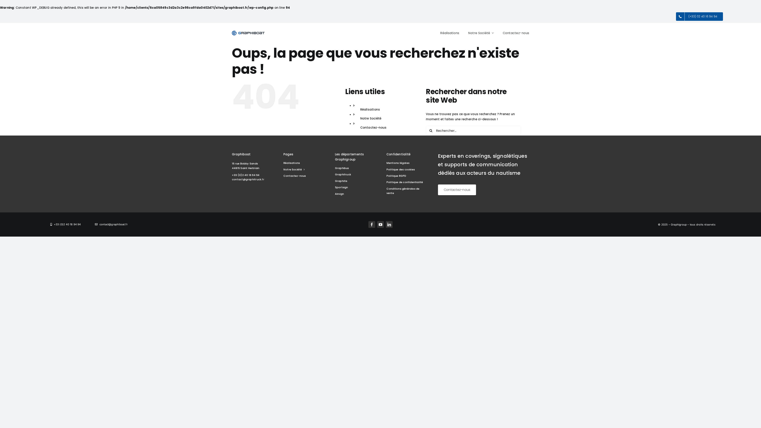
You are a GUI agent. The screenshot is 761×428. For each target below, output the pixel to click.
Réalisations (370, 109)
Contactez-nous (373, 127)
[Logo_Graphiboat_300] (248, 32)
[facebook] (371, 224)
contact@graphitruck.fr (248, 179)
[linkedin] (389, 224)
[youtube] (380, 224)
